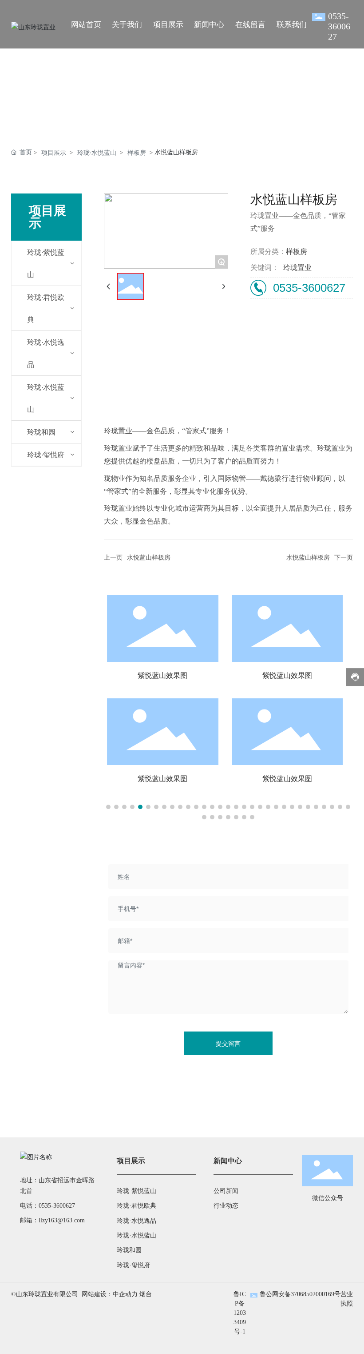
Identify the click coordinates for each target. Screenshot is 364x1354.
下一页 (343, 557)
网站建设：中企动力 (110, 1294)
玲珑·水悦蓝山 (96, 152)
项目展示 (53, 152)
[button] (108, 807)
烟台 (145, 1294)
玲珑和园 (129, 1250)
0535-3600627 (339, 26)
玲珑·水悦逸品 (136, 1220)
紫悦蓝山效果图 (173, 675)
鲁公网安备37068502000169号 (300, 1294)
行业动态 (226, 1205)
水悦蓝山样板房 (148, 557)
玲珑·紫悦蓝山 (136, 1191)
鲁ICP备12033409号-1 (239, 1313)
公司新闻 (226, 1191)
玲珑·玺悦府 (133, 1265)
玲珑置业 (297, 267)
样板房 (136, 152)
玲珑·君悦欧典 (136, 1205)
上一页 (113, 557)
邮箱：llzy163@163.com (52, 1220)
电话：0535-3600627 (47, 1205)
